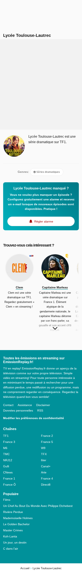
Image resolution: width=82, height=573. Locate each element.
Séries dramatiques (48, 172)
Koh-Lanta (10, 536)
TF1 (6, 435)
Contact (8, 405)
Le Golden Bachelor (16, 524)
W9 (43, 448)
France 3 (9, 442)
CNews (8, 472)
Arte (43, 472)
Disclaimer (43, 405)
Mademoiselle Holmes (18, 518)
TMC (6, 454)
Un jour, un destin (14, 542)
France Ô (9, 484)
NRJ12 (7, 460)
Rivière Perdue (13, 512)
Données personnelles (18, 410)
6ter (43, 460)
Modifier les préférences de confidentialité (33, 418)
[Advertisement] (41, 84)
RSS (40, 410)
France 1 (9, 478)
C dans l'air (10, 548)
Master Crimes (13, 530)
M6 (5, 448)
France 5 (47, 442)
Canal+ (45, 466)
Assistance (25, 405)
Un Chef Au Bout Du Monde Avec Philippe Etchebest (38, 506)
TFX (44, 454)
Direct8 (45, 484)
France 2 (47, 435)
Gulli (6, 466)
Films (6, 499)
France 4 (47, 478)
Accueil (24, 568)
